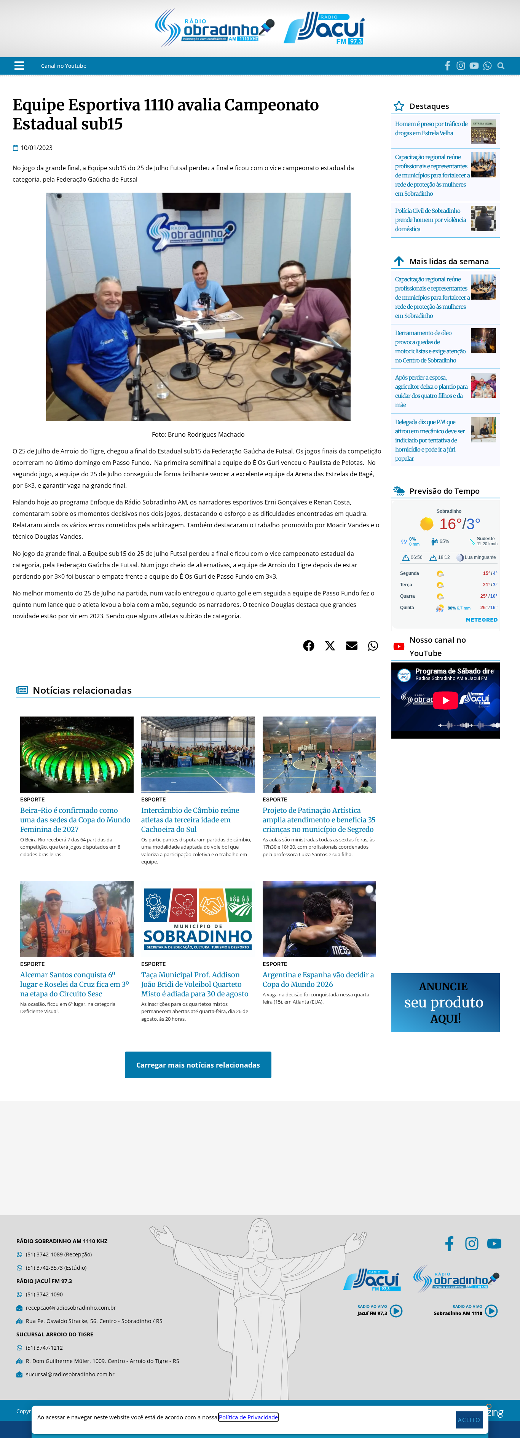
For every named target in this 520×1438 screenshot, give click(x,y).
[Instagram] (461, 65)
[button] (19, 65)
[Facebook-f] (447, 65)
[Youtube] (474, 65)
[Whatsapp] (487, 65)
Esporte (32, 799)
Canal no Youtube (63, 65)
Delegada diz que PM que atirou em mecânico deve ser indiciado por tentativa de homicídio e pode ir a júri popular (430, 440)
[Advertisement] (445, 857)
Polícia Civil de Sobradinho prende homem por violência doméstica (430, 220)
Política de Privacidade (248, 1417)
